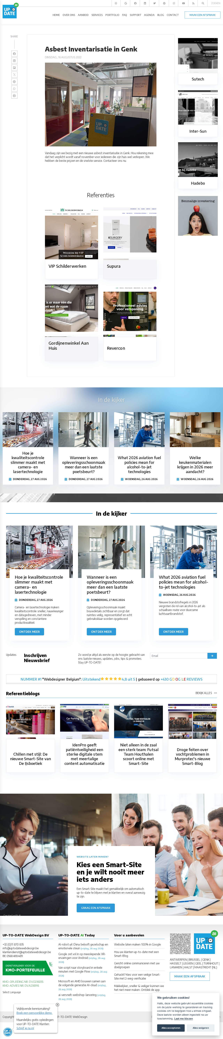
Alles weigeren (201, 1027)
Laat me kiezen (183, 1018)
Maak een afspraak (189, 976)
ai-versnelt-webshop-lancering (77, 995)
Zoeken (215, 3)
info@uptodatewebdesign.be (21, 948)
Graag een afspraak (95, 907)
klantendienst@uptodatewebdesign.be (27, 952)
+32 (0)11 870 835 (13, 944)
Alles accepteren (171, 1027)
